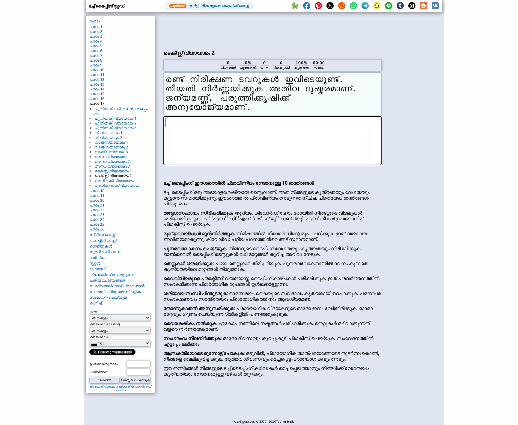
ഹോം (95, 21)
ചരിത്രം (97, 257)
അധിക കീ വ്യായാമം (114, 180)
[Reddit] (341, 6)
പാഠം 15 (97, 94)
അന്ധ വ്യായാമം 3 (112, 166)
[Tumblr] (400, 6)
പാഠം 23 (97, 214)
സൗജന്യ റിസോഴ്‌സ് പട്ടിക (115, 291)
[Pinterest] (318, 6)
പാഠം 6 (96, 50)
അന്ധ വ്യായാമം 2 (112, 161)
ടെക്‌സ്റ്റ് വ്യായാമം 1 (113, 171)
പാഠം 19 (97, 195)
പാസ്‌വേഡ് (98, 372)
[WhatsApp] (353, 6)
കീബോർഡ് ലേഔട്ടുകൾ (112, 274)
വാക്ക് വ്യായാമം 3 (111, 152)
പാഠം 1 (96, 27)
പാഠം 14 (97, 89)
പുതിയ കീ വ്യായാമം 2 (115, 123)
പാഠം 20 (97, 200)
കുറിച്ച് (96, 303)
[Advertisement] (272, 30)
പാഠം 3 (96, 36)
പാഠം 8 (96, 60)
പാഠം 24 (97, 219)
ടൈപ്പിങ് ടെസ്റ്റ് (103, 240)
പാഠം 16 (97, 98)
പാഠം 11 (97, 74)
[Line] (388, 6)
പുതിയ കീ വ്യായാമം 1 (115, 118)
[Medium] (411, 6)
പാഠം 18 (97, 191)
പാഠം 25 (97, 224)
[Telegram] (365, 6)
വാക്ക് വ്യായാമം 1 (111, 142)
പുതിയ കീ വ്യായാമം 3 (115, 128)
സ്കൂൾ (95, 263)
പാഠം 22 (97, 210)
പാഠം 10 (97, 70)
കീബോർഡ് (99, 337)
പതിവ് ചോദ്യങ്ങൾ (107, 280)
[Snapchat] (376, 6)
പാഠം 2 (96, 31)
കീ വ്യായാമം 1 (108, 132)
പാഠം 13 (97, 84)
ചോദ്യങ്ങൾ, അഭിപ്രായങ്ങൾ (117, 286)
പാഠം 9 (96, 65)
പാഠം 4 (96, 41)
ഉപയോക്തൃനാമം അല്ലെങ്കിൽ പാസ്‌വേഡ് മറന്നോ (120, 388)
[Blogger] (423, 6)
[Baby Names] (295, 6)
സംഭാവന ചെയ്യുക (108, 297)
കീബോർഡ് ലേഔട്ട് (105, 324)
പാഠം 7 (96, 55)
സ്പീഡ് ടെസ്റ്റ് (102, 235)
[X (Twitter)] (330, 6)
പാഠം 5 (96, 46)
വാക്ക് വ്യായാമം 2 (111, 147)
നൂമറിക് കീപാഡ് (105, 252)
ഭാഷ (93, 311)
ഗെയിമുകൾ (101, 246)
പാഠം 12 (97, 79)
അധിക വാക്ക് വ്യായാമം (117, 185)
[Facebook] (306, 6)
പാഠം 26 (97, 229)
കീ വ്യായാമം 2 (108, 137)
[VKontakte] (435, 6)
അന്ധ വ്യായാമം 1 (112, 156)
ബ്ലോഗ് (98, 269)
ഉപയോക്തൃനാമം (103, 364)
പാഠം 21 (97, 205)
